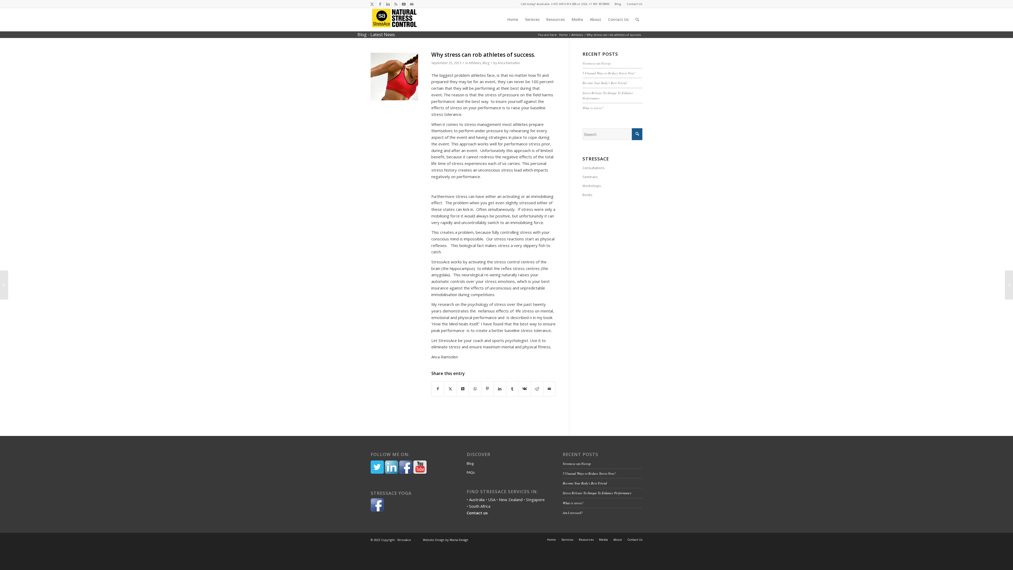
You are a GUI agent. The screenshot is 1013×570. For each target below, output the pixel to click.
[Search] (637, 19)
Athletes (475, 63)
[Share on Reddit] (537, 389)
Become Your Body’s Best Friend (605, 82)
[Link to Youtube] (404, 4)
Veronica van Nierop (596, 63)
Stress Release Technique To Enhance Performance (597, 493)
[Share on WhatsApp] (475, 389)
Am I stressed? (572, 512)
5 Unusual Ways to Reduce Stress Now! (608, 73)
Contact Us (634, 4)
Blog (618, 4)
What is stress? (592, 108)
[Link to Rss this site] (396, 4)
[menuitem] (618, 4)
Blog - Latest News (376, 34)
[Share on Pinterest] (487, 389)
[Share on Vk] (525, 389)
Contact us (477, 512)
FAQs (471, 472)
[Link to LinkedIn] (388, 4)
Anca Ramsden (509, 63)
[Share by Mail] (549, 389)
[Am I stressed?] (1009, 285)
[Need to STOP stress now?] (4, 285)
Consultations (593, 167)
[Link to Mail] (412, 4)
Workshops (591, 185)
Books (587, 194)
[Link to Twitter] (372, 4)
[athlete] (394, 76)
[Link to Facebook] (380, 4)
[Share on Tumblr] (512, 389)
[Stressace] (394, 19)
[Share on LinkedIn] (500, 389)
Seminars (590, 176)
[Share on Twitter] (450, 389)
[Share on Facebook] (438, 389)
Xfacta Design (459, 540)
